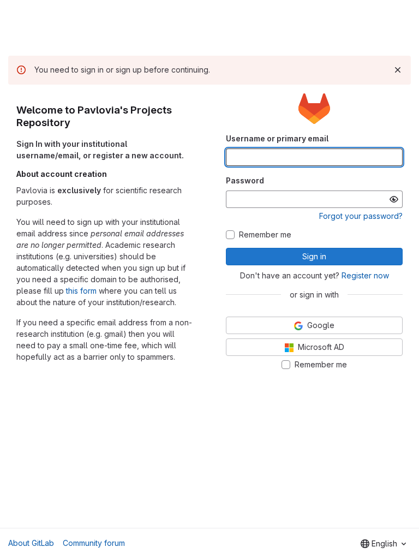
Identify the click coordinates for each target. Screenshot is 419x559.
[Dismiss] (397, 69)
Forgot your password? (361, 216)
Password (245, 180)
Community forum (94, 543)
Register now (365, 275)
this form (81, 290)
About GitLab (31, 543)
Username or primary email (277, 138)
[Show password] (394, 199)
